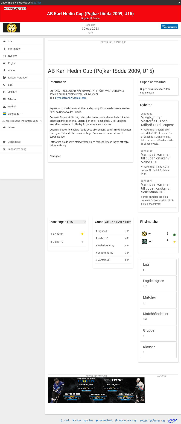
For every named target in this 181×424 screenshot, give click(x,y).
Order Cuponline (84, 420)
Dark (66, 420)
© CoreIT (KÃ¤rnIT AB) (152, 420)
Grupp (99, 222)
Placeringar (58, 222)
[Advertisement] (113, 51)
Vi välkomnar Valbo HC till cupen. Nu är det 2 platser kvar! (155, 162)
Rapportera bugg (17, 149)
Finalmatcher (149, 221)
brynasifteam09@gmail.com (70, 97)
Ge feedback (14, 141)
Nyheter (145, 105)
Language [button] (14, 113)
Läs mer (36, 2)
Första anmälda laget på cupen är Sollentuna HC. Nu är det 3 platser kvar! (157, 192)
